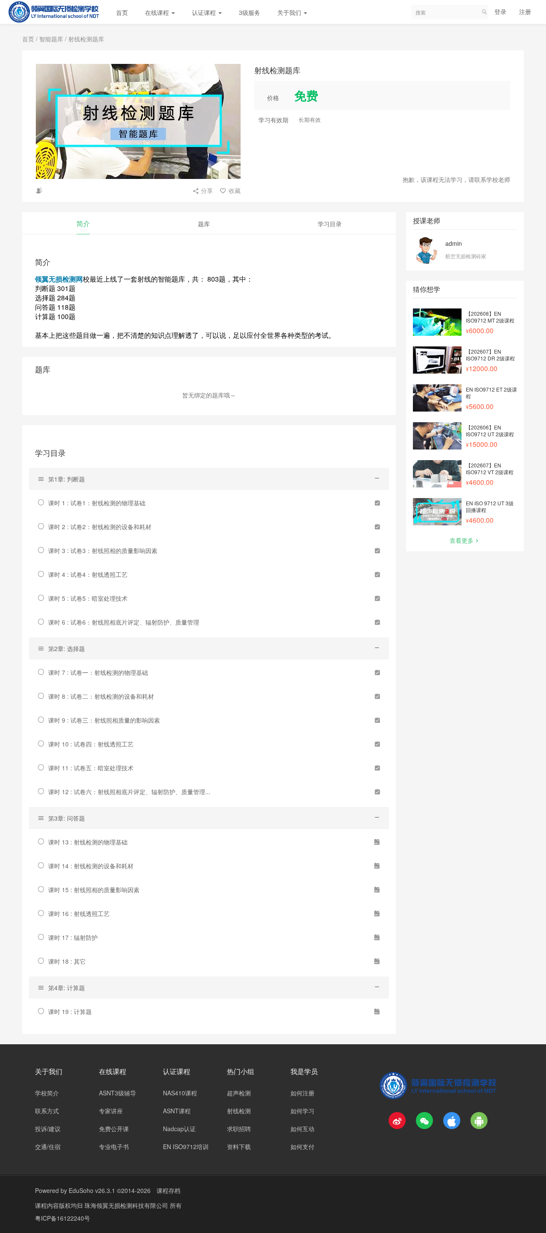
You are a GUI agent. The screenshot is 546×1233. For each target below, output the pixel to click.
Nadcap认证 (179, 1128)
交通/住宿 (48, 1146)
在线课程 (158, 12)
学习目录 (330, 223)
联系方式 (47, 1110)
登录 (500, 11)
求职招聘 (239, 1128)
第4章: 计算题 (66, 987)
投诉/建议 (48, 1128)
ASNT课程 (177, 1110)
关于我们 (290, 12)
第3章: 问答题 (66, 818)
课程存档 (168, 1190)
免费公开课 (114, 1128)
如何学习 (302, 1110)
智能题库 (51, 39)
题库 (204, 223)
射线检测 (239, 1110)
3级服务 (249, 12)
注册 (525, 11)
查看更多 (461, 540)
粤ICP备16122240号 (62, 1218)
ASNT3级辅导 (117, 1093)
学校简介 (47, 1093)
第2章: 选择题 (66, 648)
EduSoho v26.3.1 (92, 1190)
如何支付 (302, 1146)
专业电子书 (114, 1146)
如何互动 (302, 1128)
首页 (122, 12)
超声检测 (239, 1093)
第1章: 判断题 (66, 479)
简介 (83, 223)
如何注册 (302, 1093)
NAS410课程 (180, 1093)
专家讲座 (111, 1110)
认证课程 (205, 12)
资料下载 (239, 1146)
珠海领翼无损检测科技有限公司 (127, 1205)
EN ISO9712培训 (186, 1146)
